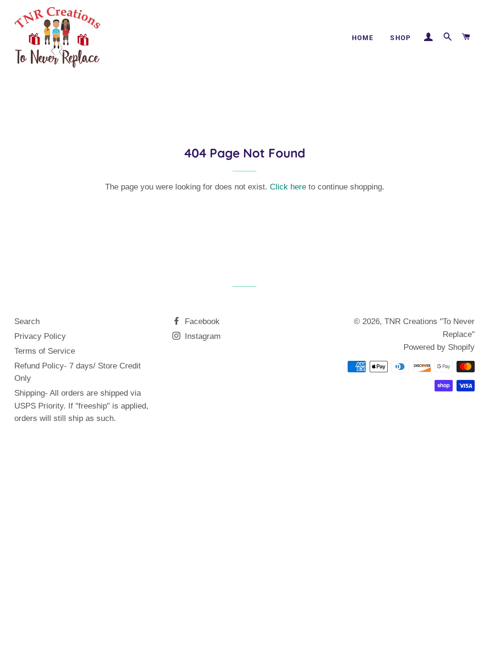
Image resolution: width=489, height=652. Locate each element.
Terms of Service (44, 351)
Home (363, 38)
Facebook (201, 321)
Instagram (201, 336)
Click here (288, 186)
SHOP (400, 38)
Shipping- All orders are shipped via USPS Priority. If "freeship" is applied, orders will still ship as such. (81, 406)
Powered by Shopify (439, 347)
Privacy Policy (40, 336)
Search (27, 321)
